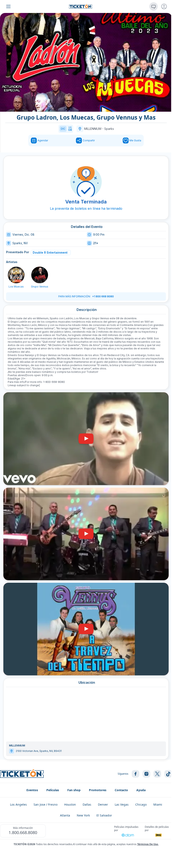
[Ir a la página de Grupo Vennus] (39, 275)
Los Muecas (16, 286)
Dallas (87, 804)
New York (83, 815)
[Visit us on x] (157, 774)
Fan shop (74, 790)
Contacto (121, 790)
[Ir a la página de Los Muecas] (16, 275)
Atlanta (65, 815)
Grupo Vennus (39, 286)
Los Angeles (18, 804)
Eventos (32, 790)
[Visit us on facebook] (135, 774)
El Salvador (104, 815)
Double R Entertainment (50, 252)
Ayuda (141, 790)
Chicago (141, 804)
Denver (103, 804)
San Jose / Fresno (45, 804)
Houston (70, 804)
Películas (52, 790)
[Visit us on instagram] (146, 774)
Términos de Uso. (148, 844)
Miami (157, 804)
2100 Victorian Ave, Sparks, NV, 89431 (39, 751)
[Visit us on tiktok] (168, 774)
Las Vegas (122, 804)
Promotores (97, 790)
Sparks (109, 128)
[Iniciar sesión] (164, 6)
